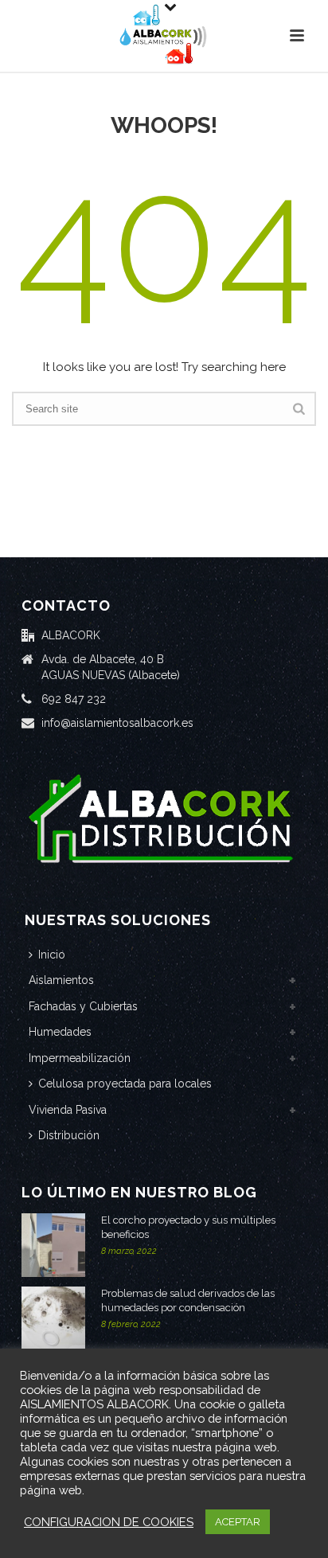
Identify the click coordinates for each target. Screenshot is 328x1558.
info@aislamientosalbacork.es (117, 723)
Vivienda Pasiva (68, 1109)
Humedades (60, 1031)
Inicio (51, 954)
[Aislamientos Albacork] (164, 36)
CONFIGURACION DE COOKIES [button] (108, 1522)
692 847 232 (73, 699)
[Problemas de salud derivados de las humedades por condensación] (53, 1318)
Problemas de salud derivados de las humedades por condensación (188, 1300)
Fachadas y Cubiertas (83, 1006)
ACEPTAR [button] (237, 1522)
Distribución (69, 1135)
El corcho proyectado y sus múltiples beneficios (188, 1227)
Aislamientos (61, 980)
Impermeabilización (80, 1058)
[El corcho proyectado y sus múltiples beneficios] (53, 1245)
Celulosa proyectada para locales (125, 1083)
